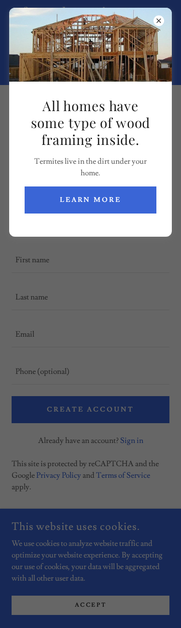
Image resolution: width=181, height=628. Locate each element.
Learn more (91, 200)
